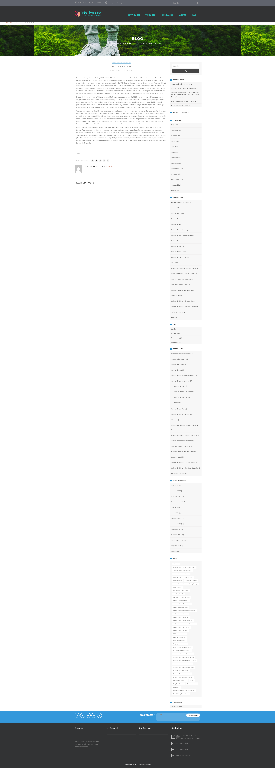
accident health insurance (181, 202)
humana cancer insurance (180, 284)
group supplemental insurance (183, 654)
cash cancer (177, 587)
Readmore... (85, 746)
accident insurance (178, 208)
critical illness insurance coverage (184, 624)
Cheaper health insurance (181, 597)
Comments (176, 338)
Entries (175, 333)
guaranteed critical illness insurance (184, 268)
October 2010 (176, 174)
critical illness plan (178, 246)
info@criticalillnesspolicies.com (119, 3)
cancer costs (177, 580)
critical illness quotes (180, 630)
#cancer (176, 564)
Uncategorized (176, 295)
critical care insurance (180, 607)
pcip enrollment (178, 684)
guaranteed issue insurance (182, 664)
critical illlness (176, 219)
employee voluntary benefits (182, 647)
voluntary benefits (178, 312)
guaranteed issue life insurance (183, 667)
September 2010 (177, 179)
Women (174, 317)
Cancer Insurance (177, 213)
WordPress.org (177, 342)
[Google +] (104, 160)
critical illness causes (180, 614)
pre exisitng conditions (180, 694)
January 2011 (176, 163)
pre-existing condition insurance (183, 690)
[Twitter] (96, 160)
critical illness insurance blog (182, 620)
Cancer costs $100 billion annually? (184, 88)
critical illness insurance (181, 617)
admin (109, 166)
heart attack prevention (181, 670)
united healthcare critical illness (183, 301)
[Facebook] (92, 160)
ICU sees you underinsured (181, 106)
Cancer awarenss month (181, 574)
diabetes (174, 263)
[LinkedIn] (108, 160)
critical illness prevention (180, 257)
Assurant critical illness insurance (184, 567)
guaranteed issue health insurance (184, 274)
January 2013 (176, 130)
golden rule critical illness (181, 650)
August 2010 (176, 185)
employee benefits (179, 640)
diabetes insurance (179, 634)
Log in (173, 329)
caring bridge (193, 584)
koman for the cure (179, 680)
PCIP (191, 680)
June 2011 (175, 152)
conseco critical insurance (181, 604)
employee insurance (179, 644)
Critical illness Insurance (14, 23)
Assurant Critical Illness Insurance (183, 101)
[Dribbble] (99, 715)
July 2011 (174, 147)
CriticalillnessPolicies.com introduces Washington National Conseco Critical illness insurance (185, 94)
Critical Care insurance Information (184, 610)
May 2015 (174, 125)
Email (159, 715)
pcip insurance (191, 684)
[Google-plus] (93, 715)
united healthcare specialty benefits (184, 306)
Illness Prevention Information (182, 677)
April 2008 (175, 190)
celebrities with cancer (180, 590)
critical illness (176, 224)
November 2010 (177, 168)
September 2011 (177, 141)
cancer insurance (191, 580)
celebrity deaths (178, 594)
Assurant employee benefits (182, 570)
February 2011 (176, 157)
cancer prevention (179, 584)
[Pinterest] (100, 160)
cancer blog (177, 577)
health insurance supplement (182, 279)
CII (138, 764)
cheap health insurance (180, 600)
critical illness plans (178, 252)
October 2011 (176, 136)
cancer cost (188, 577)
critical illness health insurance (182, 235)
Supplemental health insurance (182, 290)
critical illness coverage (180, 230)
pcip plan (176, 687)
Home (2, 23)
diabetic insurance (179, 637)
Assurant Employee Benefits (181, 84)
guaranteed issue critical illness (183, 657)
